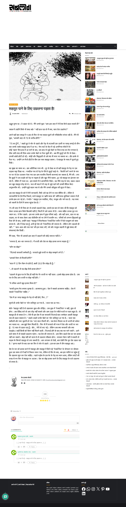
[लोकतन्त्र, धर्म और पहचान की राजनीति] (90, 142)
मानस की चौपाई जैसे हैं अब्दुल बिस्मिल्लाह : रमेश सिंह (99, 357)
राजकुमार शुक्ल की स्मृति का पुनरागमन (105, 58)
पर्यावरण (52, 491)
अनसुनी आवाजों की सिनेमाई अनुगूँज (104, 73)
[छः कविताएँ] (90, 92)
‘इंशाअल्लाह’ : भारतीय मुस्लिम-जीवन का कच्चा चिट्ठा (98, 384)
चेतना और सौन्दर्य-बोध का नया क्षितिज (105, 123)
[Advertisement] (63, 30)
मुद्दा (77, 487)
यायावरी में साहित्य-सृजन (102, 148)
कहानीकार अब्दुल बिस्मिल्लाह (92, 365)
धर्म (61, 491)
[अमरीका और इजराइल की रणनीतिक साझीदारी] (90, 133)
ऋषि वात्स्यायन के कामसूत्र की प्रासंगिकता (103, 328)
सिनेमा (68, 46)
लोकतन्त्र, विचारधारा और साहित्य (104, 98)
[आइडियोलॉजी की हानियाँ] (90, 158)
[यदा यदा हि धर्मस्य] (90, 117)
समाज (68, 491)
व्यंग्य (53, 489)
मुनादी (22, 46)
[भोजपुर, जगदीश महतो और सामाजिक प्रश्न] (90, 199)
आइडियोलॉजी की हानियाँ (102, 156)
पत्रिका (12, 46)
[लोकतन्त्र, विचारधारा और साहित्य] (90, 100)
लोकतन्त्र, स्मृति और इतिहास (103, 172)
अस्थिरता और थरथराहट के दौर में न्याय (105, 164)
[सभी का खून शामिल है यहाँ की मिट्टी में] (90, 207)
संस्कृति (64, 491)
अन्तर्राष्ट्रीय (65, 489)
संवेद (17, 46)
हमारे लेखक (82, 46)
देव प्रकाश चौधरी (15, 113)
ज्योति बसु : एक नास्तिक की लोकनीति (102, 304)
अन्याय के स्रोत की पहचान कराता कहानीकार (96, 367)
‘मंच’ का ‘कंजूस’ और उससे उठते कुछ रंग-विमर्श (96, 376)
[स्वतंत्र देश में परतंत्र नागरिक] (90, 68)
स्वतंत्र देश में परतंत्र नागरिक (103, 66)
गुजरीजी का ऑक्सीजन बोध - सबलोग (27, 452)
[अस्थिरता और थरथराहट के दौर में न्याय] (90, 166)
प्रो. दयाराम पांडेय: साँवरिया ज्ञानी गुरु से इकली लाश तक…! (99, 379)
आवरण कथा (28, 46)
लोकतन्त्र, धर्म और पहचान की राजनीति (105, 139)
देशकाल (73, 489)
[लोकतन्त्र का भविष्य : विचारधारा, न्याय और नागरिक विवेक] (90, 183)
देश (34, 46)
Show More (101, 223)
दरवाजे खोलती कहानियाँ (91, 373)
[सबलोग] (20, 8)
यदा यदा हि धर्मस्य (101, 115)
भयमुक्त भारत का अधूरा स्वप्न (103, 213)
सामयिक (51, 46)
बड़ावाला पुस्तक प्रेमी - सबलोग (25, 436)
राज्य (56, 46)
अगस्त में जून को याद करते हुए (103, 106)
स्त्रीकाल (48, 489)
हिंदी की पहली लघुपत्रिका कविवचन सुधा (102, 292)
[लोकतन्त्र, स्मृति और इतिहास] (90, 175)
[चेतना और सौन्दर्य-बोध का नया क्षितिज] (90, 125)
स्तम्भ (62, 46)
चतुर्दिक (72, 491)
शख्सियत (39, 46)
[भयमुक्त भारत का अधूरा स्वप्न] (90, 216)
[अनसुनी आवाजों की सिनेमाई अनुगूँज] (90, 76)
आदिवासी (57, 491)
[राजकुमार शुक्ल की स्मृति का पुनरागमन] (90, 60)
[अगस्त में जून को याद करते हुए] (90, 109)
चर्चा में (45, 46)
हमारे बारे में (74, 46)
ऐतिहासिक (77, 491)
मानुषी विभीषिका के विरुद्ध (91, 389)
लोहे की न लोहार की (13, 104)
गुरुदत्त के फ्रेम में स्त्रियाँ (99, 310)
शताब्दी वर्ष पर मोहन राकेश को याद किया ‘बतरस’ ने (97, 370)
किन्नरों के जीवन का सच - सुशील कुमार (102, 334)
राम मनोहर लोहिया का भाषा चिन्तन (101, 316)
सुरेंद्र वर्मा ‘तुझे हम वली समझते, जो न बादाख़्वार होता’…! (99, 360)
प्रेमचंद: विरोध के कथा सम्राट (103, 189)
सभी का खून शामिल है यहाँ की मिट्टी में (105, 205)
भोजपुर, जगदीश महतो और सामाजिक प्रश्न (106, 197)
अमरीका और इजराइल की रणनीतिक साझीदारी (107, 131)
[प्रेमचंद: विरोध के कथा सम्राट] (90, 191)
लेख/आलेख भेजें (30, 484)
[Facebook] (22, 383)
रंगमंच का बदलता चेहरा (102, 82)
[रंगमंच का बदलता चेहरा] (90, 84)
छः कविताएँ (99, 90)
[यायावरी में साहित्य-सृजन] (90, 150)
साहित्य (60, 489)
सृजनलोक (73, 487)
